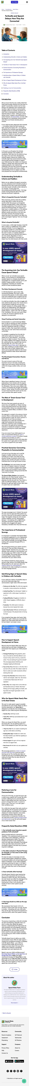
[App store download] (9, 1061)
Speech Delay (15, 9)
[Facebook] (11, 1070)
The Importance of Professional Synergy (13, 72)
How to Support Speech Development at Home (14, 80)
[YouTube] (18, 1070)
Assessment (5, 1037)
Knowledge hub (8, 9)
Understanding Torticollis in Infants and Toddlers (15, 57)
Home (3, 9)
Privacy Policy (5, 1048)
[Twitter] (21, 1070)
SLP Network (18, 1035)
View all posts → (14, 1002)
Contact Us (5, 1053)
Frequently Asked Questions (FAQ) (11, 91)
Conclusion (6, 93)
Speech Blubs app (13, 345)
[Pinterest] (14, 1070)
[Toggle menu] (27, 2)
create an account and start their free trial (13, 751)
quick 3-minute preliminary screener (13, 435)
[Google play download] (19, 1061)
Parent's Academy (6, 1035)
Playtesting (5, 1040)
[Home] (2, 2)
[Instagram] (8, 1070)
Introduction (6, 54)
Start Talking (14, 2)
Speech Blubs (15, 117)
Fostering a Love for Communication (12, 88)
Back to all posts (7, 1013)
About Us (17, 1048)
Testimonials (18, 1037)
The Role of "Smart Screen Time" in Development (15, 64)
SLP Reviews (18, 1040)
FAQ (3, 1050)
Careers (17, 1050)
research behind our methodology (11, 565)
